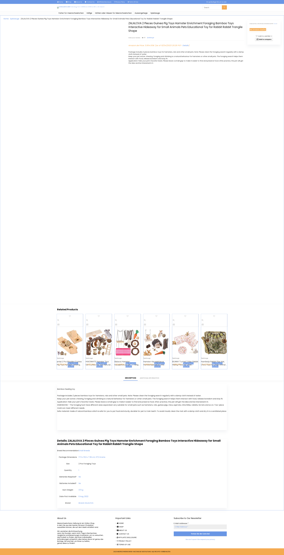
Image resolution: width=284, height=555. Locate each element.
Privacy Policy (120, 2)
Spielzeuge (155, 13)
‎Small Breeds (84, 450)
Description (130, 378)
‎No (80, 477)
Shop (69, 2)
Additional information (149, 378)
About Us (79, 2)
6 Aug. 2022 (83, 496)
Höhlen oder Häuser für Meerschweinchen (113, 13)
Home (61, 2)
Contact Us (91, 2)
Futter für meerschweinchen (71, 13)
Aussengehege (141, 13)
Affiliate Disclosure (105, 2)
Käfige (89, 13)
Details (186, 45)
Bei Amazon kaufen (257, 29)
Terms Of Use (133, 2)
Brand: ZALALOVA (86, 503)
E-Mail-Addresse (181, 523)
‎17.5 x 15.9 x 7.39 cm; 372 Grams (92, 457)
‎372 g (81, 490)
